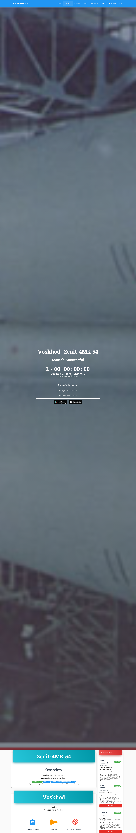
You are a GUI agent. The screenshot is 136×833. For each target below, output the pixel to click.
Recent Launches (106, 752)
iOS (121, 3)
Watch (111, 805)
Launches (67, 3)
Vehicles (103, 3)
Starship (77, 3)
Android (113, 3)
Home (59, 3)
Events (85, 3)
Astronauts (94, 3)
